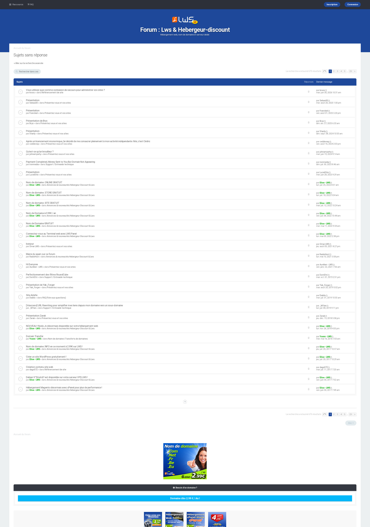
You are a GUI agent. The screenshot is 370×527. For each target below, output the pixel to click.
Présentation (32, 100)
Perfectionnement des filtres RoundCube (47, 274)
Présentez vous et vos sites (58, 103)
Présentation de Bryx (36, 120)
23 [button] (350, 71)
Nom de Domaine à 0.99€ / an (41, 213)
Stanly (32, 133)
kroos (32, 92)
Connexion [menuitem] (352, 4)
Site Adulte (31, 295)
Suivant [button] (354, 71)
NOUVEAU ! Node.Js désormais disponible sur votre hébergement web (62, 325)
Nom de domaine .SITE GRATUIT (42, 202)
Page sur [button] (325, 71)
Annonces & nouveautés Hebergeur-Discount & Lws (71, 185)
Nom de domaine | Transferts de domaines (68, 339)
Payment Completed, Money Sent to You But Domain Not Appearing (60, 161)
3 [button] (337, 71)
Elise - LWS (34, 185)
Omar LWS (34, 246)
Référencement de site (52, 92)
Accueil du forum (22, 48)
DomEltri (33, 277)
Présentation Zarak (36, 315)
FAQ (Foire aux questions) (54, 298)
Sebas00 (33, 103)
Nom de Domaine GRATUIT (40, 223)
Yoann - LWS (35, 339)
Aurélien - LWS (35, 267)
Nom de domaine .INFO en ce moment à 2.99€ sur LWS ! (54, 346)
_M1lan (32, 308)
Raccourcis (17, 4)
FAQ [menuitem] (31, 4)
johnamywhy (35, 154)
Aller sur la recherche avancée (29, 63)
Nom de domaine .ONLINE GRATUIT (44, 182)
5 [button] (344, 71)
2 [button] (333, 71)
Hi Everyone (32, 264)
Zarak (32, 318)
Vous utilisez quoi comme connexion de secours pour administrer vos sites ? (65, 89)
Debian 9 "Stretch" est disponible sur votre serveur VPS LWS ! (57, 377)
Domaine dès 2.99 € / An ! (185, 498)
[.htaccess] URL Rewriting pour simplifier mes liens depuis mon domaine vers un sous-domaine (74, 305)
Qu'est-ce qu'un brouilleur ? (39, 151)
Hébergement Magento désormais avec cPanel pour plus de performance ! (64, 387)
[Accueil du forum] (185, 20)
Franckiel (33, 113)
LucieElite (33, 174)
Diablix (32, 298)
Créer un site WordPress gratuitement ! (46, 356)
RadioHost (34, 256)
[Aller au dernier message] (325, 90)
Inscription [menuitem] (332, 4)
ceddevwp (34, 144)
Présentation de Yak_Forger (40, 284)
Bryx (31, 123)
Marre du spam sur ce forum (40, 254)
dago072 (33, 369)
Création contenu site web (39, 367)
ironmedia (34, 164)
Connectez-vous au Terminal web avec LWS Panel (51, 233)
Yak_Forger (34, 287)
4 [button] (341, 71)
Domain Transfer (34, 336)
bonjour (30, 243)
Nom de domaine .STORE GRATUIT (44, 192)
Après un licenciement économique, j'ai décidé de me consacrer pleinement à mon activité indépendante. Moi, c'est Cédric (88, 141)
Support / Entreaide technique (60, 164)
